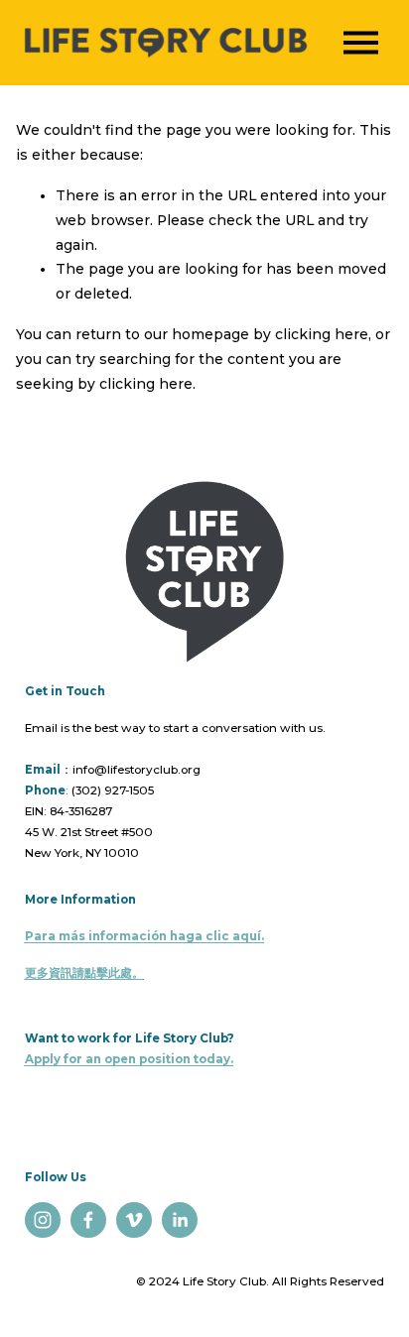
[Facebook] (88, 1220)
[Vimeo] (134, 1220)
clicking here (321, 334)
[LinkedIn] (180, 1220)
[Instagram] (43, 1220)
